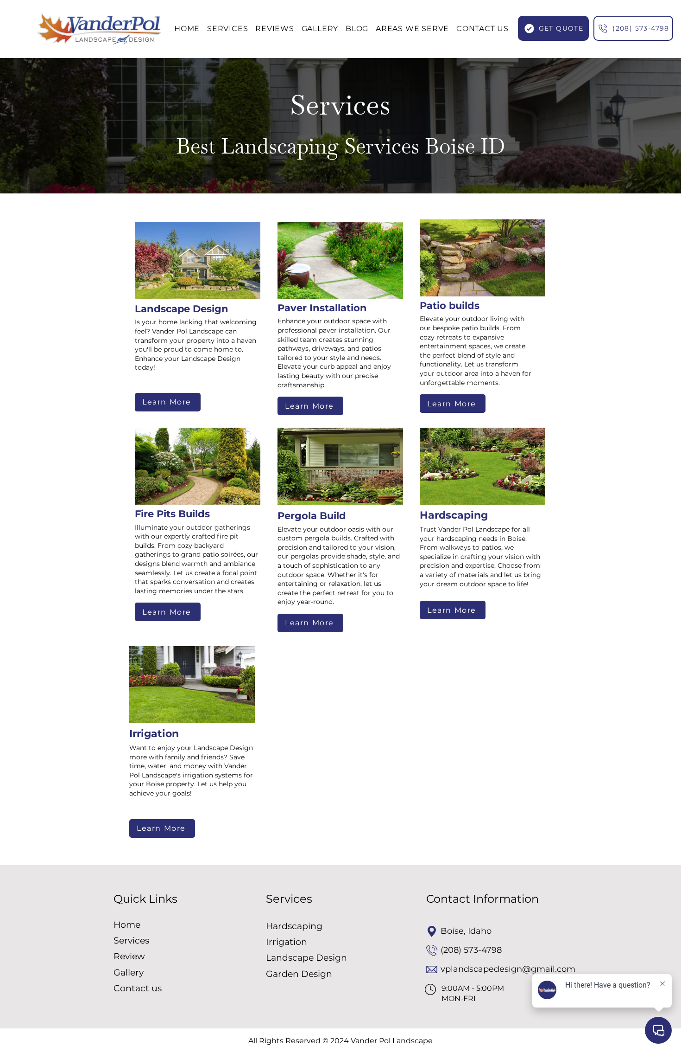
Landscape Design (306, 957)
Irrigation (286, 942)
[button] (412, 28)
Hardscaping (294, 926)
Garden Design (299, 974)
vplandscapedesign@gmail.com (508, 969)
